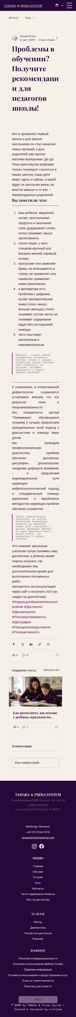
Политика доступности (38, 986)
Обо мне (38, 872)
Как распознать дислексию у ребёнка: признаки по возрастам (35, 715)
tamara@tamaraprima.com (38, 837)
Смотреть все (51, 669)
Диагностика (37, 927)
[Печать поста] (48, 644)
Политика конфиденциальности (38, 958)
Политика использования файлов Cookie (38, 964)
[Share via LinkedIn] (31, 644)
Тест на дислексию (37, 899)
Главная (38, 866)
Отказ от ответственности (38, 980)
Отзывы (38, 877)
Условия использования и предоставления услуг (38, 975)
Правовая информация (38, 969)
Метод (38, 922)
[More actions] (57, 38)
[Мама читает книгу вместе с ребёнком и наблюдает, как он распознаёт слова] (35, 692)
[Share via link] (39, 644)
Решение (38, 939)
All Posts (14, 17)
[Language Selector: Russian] (59, 5)
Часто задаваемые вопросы (38, 894)
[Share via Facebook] (13, 644)
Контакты (38, 888)
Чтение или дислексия (38, 933)
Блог (38, 883)
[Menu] (69, 5)
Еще (28, 17)
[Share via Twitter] (22, 644)
